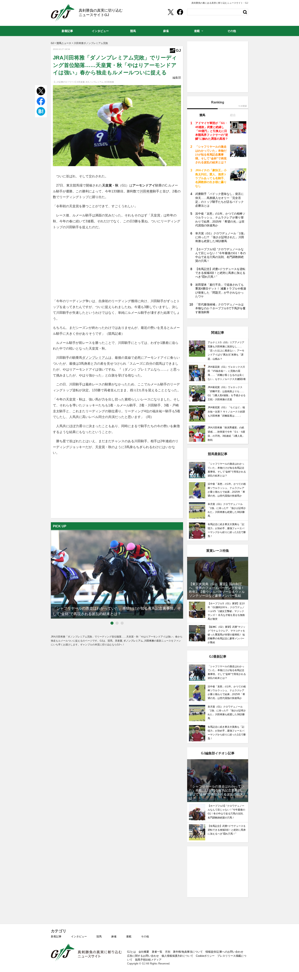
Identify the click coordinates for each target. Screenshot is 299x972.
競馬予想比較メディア (148, 959)
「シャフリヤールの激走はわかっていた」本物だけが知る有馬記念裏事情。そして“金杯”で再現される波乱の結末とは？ (211, 154)
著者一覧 (157, 951)
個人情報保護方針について (177, 955)
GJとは (131, 951)
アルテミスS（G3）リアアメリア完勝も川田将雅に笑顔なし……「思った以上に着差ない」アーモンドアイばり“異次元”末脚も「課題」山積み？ (226, 350)
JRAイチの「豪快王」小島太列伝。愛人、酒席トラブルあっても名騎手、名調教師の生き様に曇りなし (211, 178)
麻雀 (114, 936)
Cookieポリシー (205, 955)
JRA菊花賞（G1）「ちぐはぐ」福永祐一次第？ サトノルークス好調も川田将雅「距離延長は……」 (226, 411)
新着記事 (56, 936)
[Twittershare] (170, 12)
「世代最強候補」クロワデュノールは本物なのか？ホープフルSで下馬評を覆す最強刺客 (220, 308)
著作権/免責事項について (188, 951)
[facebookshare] (180, 12)
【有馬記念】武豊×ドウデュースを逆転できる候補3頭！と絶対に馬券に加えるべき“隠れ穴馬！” (220, 272)
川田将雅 (146, 191)
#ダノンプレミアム (94, 82)
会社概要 (144, 951)
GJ (63, 13)
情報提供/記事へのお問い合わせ (224, 951)
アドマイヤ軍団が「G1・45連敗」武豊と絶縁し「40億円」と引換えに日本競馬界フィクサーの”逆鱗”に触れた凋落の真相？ (211, 130)
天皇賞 (118, 640)
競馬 (99, 936)
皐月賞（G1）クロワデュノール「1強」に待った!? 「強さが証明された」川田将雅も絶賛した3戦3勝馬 (220, 237)
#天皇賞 (81, 82)
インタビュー (79, 936)
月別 (167, 951)
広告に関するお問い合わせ (143, 955)
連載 (128, 936)
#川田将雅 (109, 82)
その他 (145, 936)
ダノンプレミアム (95, 357)
